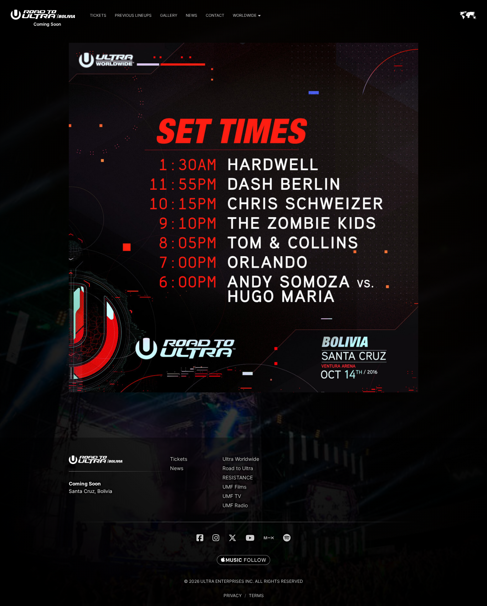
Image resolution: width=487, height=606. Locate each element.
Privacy (233, 595)
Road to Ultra (237, 468)
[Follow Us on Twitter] (232, 537)
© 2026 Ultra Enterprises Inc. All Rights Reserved (243, 581)
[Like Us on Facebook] (200, 537)
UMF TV (231, 496)
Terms (256, 595)
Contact (215, 15)
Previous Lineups (133, 15)
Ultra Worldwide (240, 459)
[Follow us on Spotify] (287, 537)
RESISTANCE (237, 477)
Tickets (98, 15)
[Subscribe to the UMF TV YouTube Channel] (250, 537)
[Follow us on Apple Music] (243, 560)
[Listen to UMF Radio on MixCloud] (268, 537)
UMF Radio (235, 505)
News (191, 15)
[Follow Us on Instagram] (216, 537)
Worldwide (245, 15)
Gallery (168, 15)
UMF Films (234, 487)
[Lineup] (243, 390)
